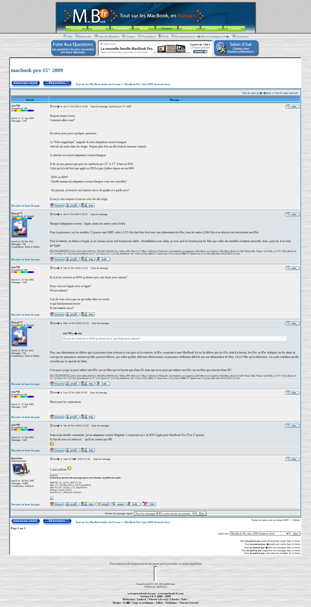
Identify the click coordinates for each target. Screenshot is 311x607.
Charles (174, 599)
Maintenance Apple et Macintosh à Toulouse (163, 605)
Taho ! (185, 599)
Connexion (242, 36)
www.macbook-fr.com (170, 593)
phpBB (149, 584)
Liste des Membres (108, 36)
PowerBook (121, 28)
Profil (165, 36)
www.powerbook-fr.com (142, 593)
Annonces (189, 28)
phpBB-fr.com (161, 586)
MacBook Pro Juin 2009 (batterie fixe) (147, 84)
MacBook (98, 28)
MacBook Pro (138, 605)
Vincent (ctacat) (188, 602)
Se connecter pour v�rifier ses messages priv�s (202, 36)
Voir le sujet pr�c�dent (256, 92)
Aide (69, 36)
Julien (159, 602)
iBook (144, 28)
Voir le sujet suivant (286, 92)
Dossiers (212, 28)
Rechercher (85, 36)
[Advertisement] (155, 60)
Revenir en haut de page (25, 205)
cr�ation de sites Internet (187, 605)
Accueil (76, 28)
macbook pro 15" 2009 (37, 70)
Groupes (130, 36)
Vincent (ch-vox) (158, 599)
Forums (166, 28)
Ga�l (126, 602)
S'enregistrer (149, 36)
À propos (234, 28)
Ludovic (142, 599)
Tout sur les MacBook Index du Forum (98, 84)
